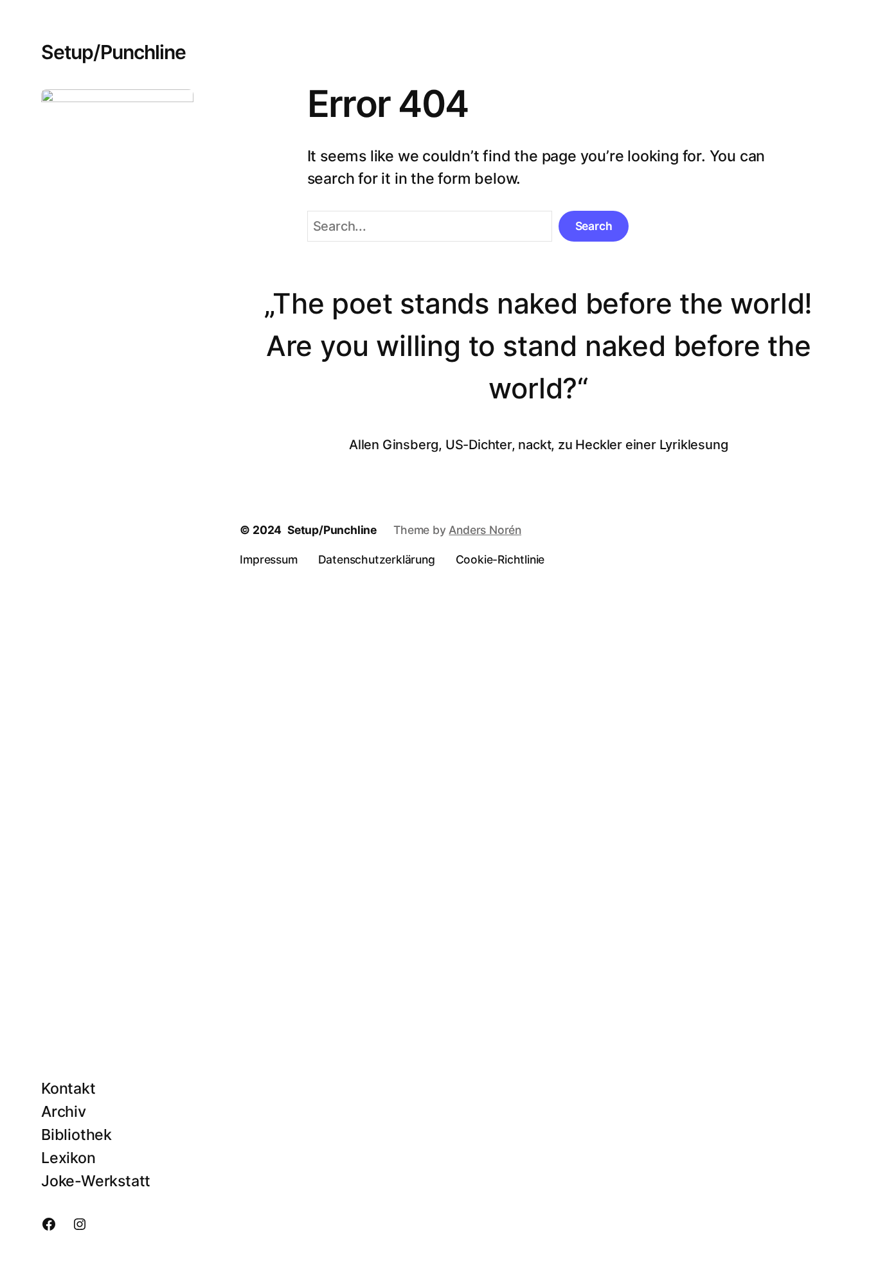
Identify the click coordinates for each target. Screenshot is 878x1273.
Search (594, 226)
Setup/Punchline (113, 52)
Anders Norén (485, 530)
